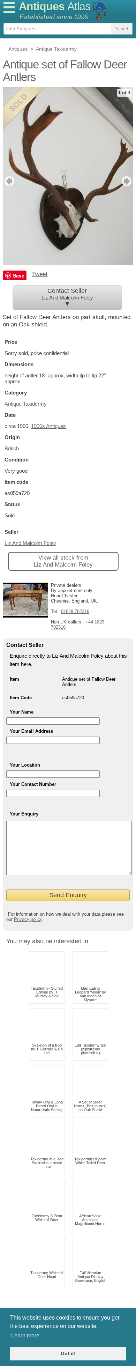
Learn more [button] (25, 1335)
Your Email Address (31, 731)
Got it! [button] (68, 1353)
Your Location (25, 765)
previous (8, 181)
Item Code (21, 697)
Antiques (54, 6)
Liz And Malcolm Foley (30, 543)
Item (14, 679)
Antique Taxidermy (26, 404)
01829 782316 (75, 611)
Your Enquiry (24, 814)
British (12, 448)
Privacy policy (28, 919)
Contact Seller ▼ (67, 297)
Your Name (21, 712)
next (127, 181)
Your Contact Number (33, 784)
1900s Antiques (48, 426)
